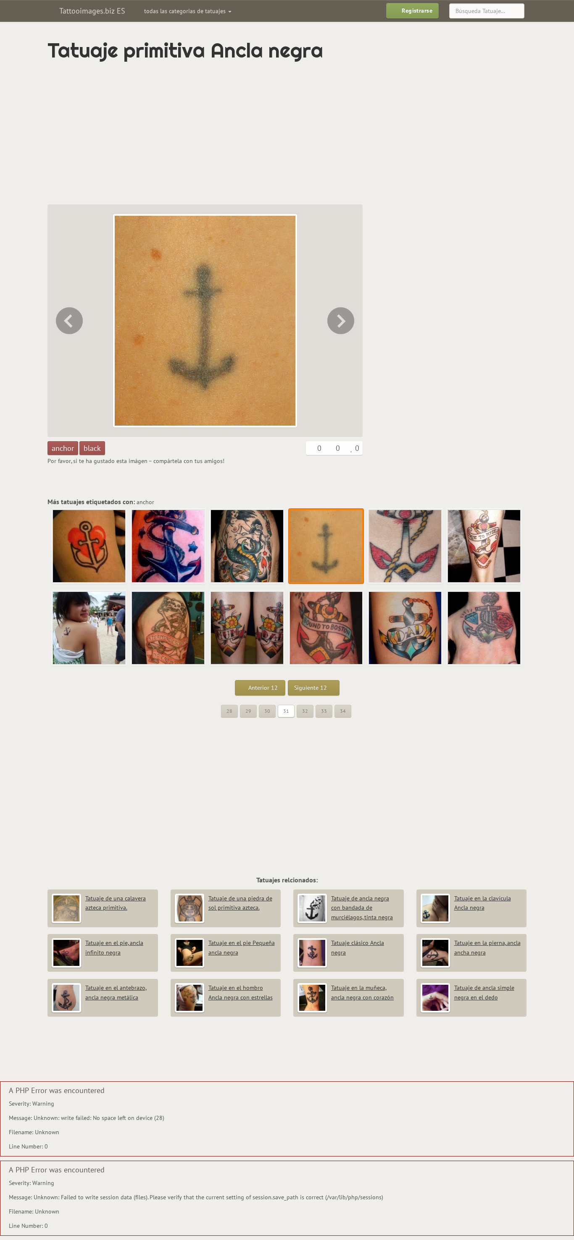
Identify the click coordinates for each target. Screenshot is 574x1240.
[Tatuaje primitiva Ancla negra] (326, 546)
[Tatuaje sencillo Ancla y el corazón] (89, 546)
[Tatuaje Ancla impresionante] (168, 546)
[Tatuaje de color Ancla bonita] (342, 320)
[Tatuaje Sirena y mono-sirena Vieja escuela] (68, 320)
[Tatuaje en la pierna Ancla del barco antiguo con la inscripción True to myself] (484, 546)
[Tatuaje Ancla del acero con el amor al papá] (405, 628)
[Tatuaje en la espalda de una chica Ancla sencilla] (89, 628)
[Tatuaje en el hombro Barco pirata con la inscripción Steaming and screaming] (168, 628)
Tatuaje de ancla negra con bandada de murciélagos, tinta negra (362, 908)
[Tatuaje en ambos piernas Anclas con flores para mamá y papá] (247, 628)
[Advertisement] (251, 133)
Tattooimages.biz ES (91, 11)
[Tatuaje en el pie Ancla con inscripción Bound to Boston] (326, 628)
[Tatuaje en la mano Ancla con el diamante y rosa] (484, 628)
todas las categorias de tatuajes (185, 11)
